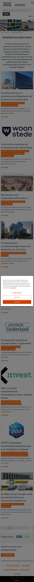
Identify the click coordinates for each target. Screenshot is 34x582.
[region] (17, 291)
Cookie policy (13, 287)
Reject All (17, 297)
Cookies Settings (17, 292)
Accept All (17, 301)
